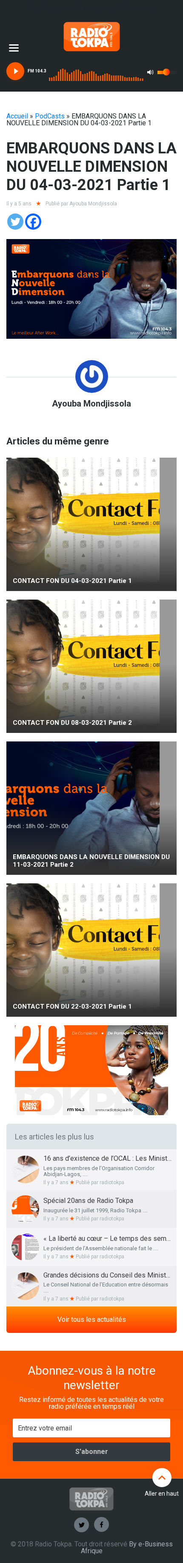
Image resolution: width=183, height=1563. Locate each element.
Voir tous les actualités (91, 1319)
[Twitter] (15, 221)
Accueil (17, 116)
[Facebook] (33, 221)
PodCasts (50, 116)
